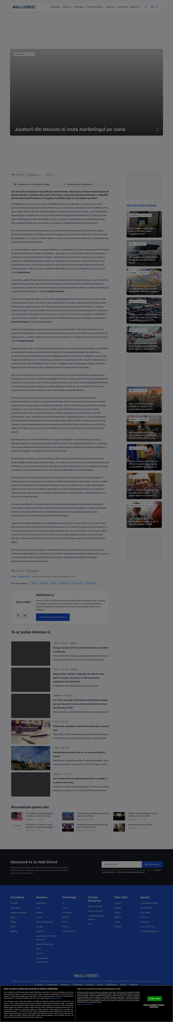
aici (17, 1011)
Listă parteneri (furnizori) (84, 1004)
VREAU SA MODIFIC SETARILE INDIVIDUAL (153, 1006)
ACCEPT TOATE (154, 999)
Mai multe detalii (56, 998)
